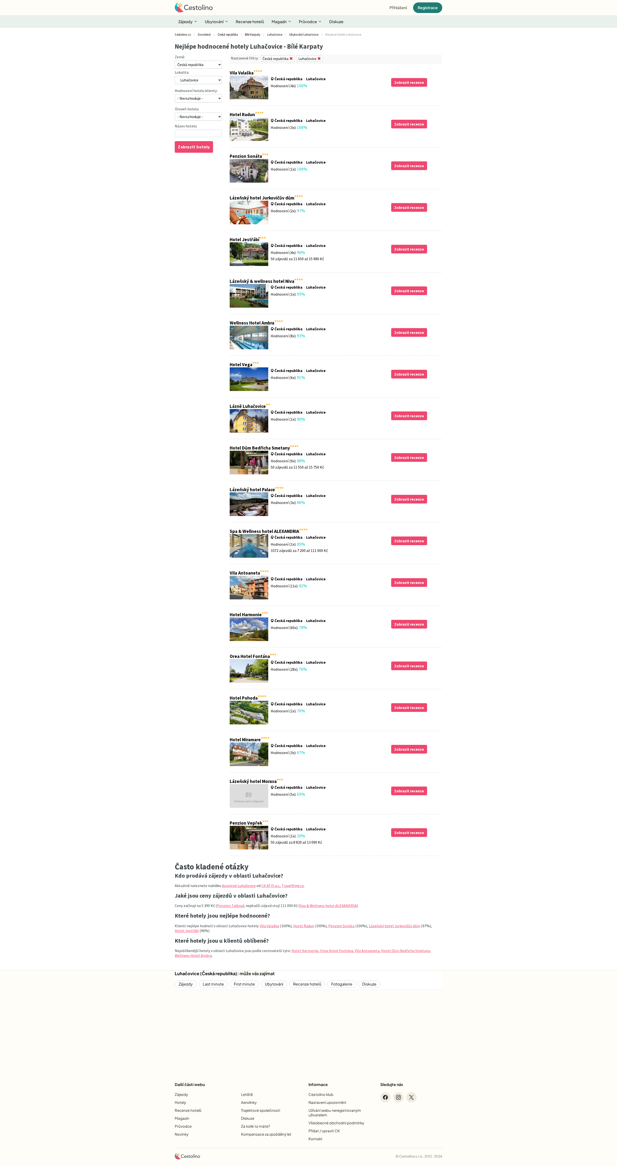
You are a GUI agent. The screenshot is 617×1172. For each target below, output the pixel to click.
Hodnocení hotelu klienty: (196, 90)
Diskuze (336, 21)
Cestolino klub (320, 1094)
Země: (180, 56)
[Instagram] (398, 1097)
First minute (244, 984)
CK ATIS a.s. (270, 885)
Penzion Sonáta (341, 925)
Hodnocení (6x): (288, 377)
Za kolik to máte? (255, 1126)
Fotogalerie (341, 984)
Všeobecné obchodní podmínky (336, 1122)
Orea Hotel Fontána (336, 950)
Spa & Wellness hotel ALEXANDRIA (328, 905)
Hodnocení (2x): (288, 210)
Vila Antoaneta (367, 950)
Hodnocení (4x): (289, 85)
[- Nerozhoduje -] (198, 117)
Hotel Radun (303, 925)
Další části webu (190, 1084)
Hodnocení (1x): (289, 169)
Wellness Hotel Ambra (193, 955)
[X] (411, 1097)
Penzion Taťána (230, 905)
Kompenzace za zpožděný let (266, 1134)
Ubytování (214, 21)
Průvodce (308, 21)
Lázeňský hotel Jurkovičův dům (394, 925)
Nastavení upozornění (327, 1102)
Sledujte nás (391, 1084)
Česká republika (288, 79)
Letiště (247, 1094)
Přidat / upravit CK (324, 1130)
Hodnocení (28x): (289, 669)
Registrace (428, 7)
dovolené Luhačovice (239, 885)
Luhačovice (316, 79)
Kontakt (315, 1138)
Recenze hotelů (250, 21)
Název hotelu (186, 126)
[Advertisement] (308, 1032)
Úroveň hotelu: (187, 108)
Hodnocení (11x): (289, 586)
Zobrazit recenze (409, 82)
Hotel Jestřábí (187, 930)
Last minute (213, 984)
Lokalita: (182, 72)
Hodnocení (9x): (288, 461)
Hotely (180, 1102)
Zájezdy (185, 21)
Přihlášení (398, 7)
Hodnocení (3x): (289, 127)
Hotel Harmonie (304, 950)
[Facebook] (385, 1097)
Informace (318, 1084)
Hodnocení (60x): (289, 627)
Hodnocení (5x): (288, 794)
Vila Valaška (269, 925)
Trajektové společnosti (260, 1110)
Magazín (279, 21)
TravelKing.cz (293, 885)
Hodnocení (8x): (288, 335)
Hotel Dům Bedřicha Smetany (405, 950)
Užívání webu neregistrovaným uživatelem (334, 1112)
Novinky (181, 1134)
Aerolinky (249, 1102)
